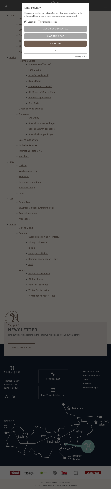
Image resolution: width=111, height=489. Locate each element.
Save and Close (55, 36)
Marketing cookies (49, 22)
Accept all (55, 43)
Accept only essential (55, 29)
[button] (55, 50)
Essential (31, 22)
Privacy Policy (81, 56)
